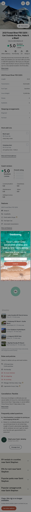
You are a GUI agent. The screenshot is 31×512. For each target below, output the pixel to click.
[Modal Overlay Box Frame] (15, 256)
